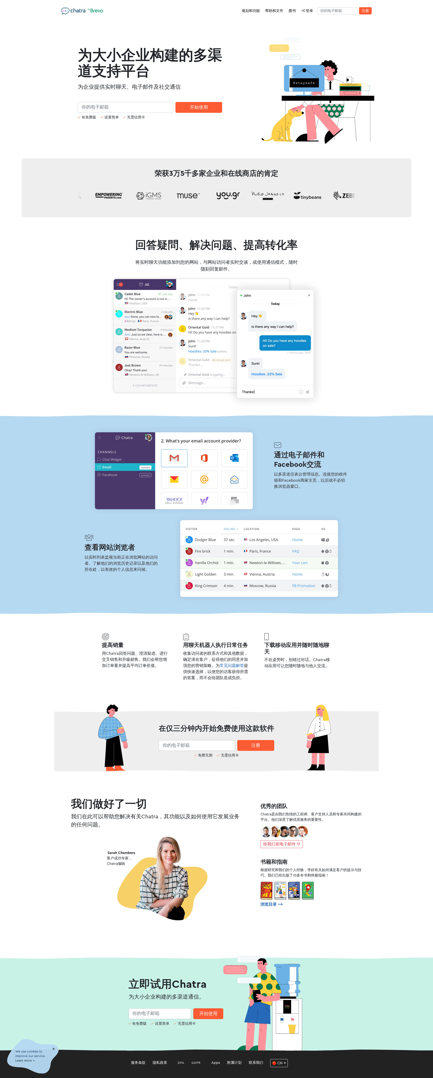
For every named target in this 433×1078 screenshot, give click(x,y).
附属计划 (234, 1062)
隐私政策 (160, 1062)
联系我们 (256, 1062)
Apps (215, 1062)
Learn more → (25, 1060)
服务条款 (138, 1062)
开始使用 (199, 107)
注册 (365, 11)
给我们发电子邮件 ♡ (281, 844)
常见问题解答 (232, 666)
